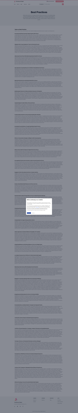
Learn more (37, 207)
